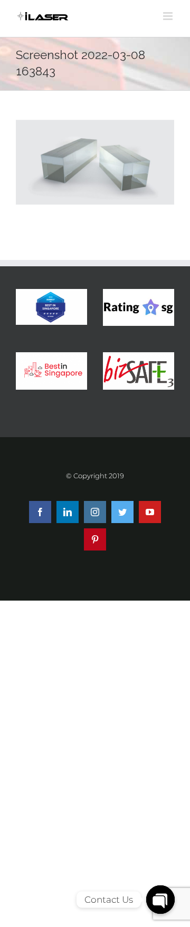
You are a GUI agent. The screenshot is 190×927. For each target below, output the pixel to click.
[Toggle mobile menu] (168, 16)
